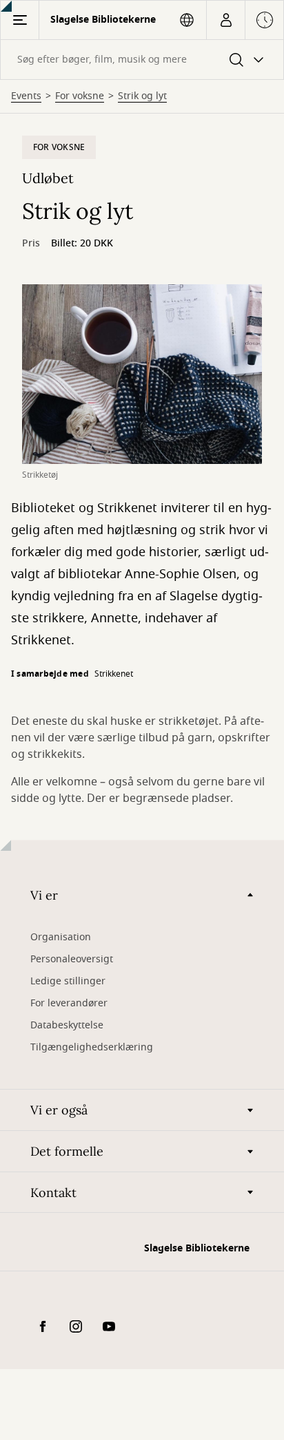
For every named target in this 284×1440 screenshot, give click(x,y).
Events (26, 96)
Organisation (60, 937)
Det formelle (66, 1151)
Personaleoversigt (71, 959)
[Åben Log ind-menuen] (226, 20)
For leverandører (69, 1003)
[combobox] (142, 59)
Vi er (44, 895)
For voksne (79, 96)
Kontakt (53, 1192)
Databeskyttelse (66, 1025)
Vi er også (59, 1110)
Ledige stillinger (67, 981)
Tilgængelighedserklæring (91, 1047)
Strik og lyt (142, 96)
